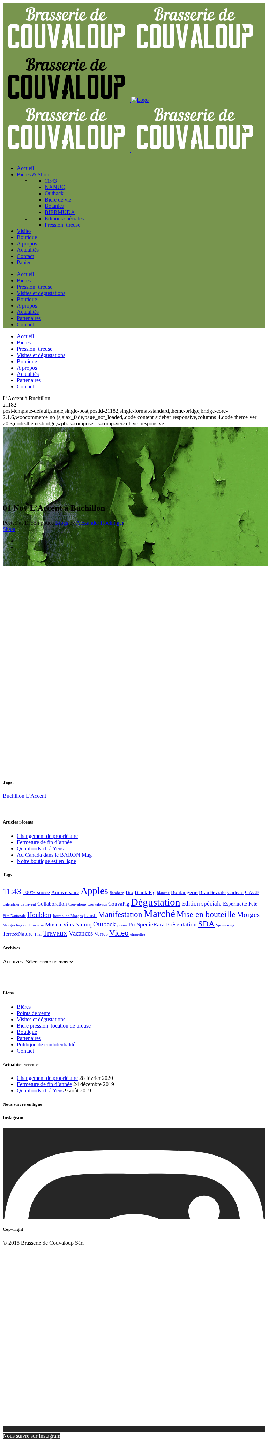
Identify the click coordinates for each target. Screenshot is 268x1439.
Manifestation (120, 914)
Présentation (181, 924)
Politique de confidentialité (46, 1044)
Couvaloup (77, 904)
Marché (159, 913)
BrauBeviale (212, 892)
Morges (248, 914)
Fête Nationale (14, 916)
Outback (104, 924)
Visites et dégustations (41, 1019)
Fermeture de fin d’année (44, 842)
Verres (101, 934)
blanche (163, 893)
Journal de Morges (68, 916)
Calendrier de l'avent (19, 904)
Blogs (61, 523)
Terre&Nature (18, 934)
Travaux (55, 933)
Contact (25, 1051)
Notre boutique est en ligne (46, 861)
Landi (90, 915)
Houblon (39, 914)
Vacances (81, 933)
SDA (206, 923)
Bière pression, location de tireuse (54, 1026)
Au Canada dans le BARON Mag (54, 855)
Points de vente (33, 1013)
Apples (94, 890)
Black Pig (145, 892)
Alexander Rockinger (100, 523)
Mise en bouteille (206, 914)
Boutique (27, 1032)
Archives (13, 961)
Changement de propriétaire (47, 836)
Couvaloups (97, 904)
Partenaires (29, 1038)
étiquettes (137, 934)
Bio (129, 892)
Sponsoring (225, 925)
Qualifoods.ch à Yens (40, 848)
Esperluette (235, 904)
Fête (253, 904)
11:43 (12, 891)
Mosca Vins (59, 924)
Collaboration (52, 904)
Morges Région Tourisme (23, 925)
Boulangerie (184, 892)
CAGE (252, 892)
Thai (38, 934)
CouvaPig (118, 904)
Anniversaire (65, 892)
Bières (24, 1007)
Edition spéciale (202, 903)
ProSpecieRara (146, 924)
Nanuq (83, 924)
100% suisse (36, 892)
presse (122, 925)
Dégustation (155, 902)
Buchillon (13, 796)
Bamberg (117, 893)
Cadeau (235, 892)
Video (119, 933)
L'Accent (36, 796)
